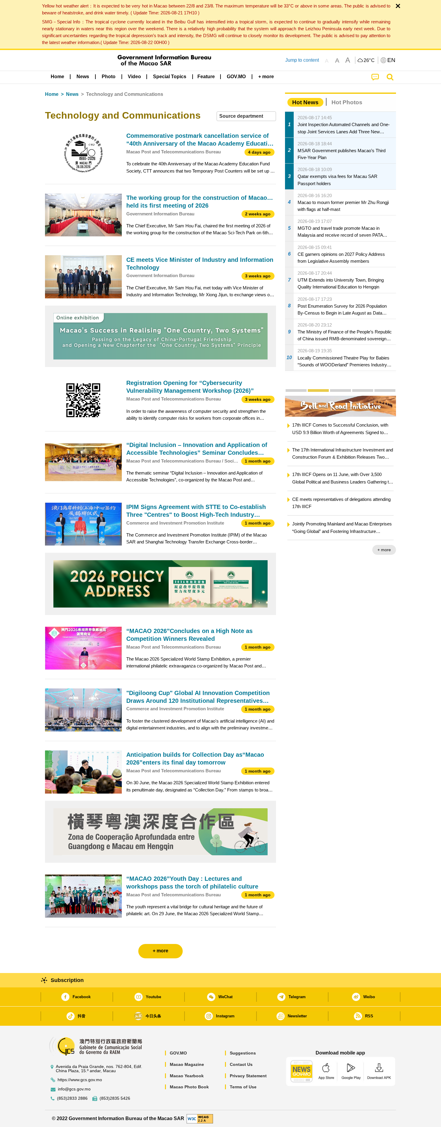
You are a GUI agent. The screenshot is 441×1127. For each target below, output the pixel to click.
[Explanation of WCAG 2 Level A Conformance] (200, 1118)
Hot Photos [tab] (347, 102)
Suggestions (243, 1053)
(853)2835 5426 (115, 1098)
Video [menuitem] (134, 76)
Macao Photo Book (189, 1086)
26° (369, 60)
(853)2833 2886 (72, 1098)
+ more (384, 549)
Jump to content (302, 60)
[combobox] (246, 116)
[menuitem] (83, 76)
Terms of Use (243, 1086)
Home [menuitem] (57, 76)
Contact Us (241, 1064)
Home (51, 94)
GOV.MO (178, 1053)
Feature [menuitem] (206, 76)
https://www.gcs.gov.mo (80, 1080)
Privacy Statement (248, 1075)
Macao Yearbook (187, 1075)
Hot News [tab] (305, 102)
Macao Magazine (187, 1064)
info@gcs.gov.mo (74, 1089)
